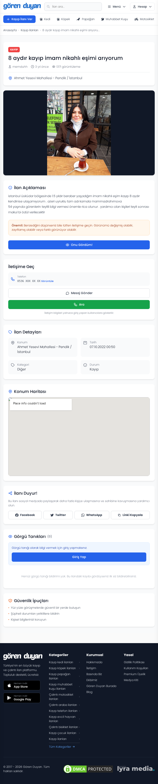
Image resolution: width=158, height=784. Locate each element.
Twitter (60, 515)
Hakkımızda (94, 662)
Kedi (47, 19)
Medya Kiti (131, 680)
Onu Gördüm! (82, 245)
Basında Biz (94, 674)
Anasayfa (10, 30)
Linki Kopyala (133, 515)
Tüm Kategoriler (60, 747)
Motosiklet (147, 19)
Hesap (142, 7)
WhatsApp (94, 515)
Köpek (65, 19)
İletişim (91, 668)
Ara (81, 304)
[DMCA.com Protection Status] (88, 769)
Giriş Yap (79, 557)
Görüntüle (47, 281)
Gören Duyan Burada (101, 686)
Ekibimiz (91, 680)
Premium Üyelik (134, 674)
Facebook (27, 515)
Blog (89, 692)
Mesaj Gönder (82, 293)
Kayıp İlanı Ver (22, 19)
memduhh (20, 67)
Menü (117, 7)
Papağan (88, 19)
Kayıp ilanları (29, 30)
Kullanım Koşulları (136, 668)
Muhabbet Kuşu (117, 19)
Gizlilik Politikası (134, 662)
